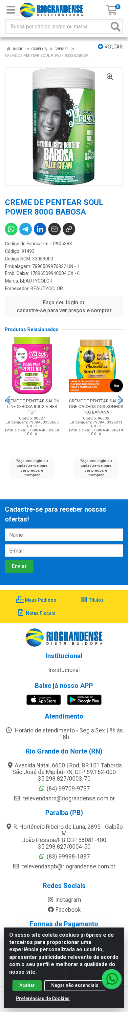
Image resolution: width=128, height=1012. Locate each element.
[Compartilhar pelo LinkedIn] (40, 229)
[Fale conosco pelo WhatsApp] (111, 979)
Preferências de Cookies (43, 998)
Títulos (96, 600)
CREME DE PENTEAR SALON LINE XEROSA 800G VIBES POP (32, 406)
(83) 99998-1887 (68, 856)
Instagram (68, 899)
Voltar (113, 47)
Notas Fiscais (40, 613)
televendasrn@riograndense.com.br (68, 798)
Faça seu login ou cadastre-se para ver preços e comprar (64, 306)
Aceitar (27, 985)
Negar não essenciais (74, 985)
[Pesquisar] (115, 26)
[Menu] (11, 10)
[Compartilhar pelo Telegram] (25, 229)
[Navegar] (8, 400)
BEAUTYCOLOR (36, 281)
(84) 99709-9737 (68, 788)
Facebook (68, 909)
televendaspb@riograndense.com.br (68, 866)
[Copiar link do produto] (69, 229)
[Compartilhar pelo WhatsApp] (11, 229)
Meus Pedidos (40, 600)
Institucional (64, 670)
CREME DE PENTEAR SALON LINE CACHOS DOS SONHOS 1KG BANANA (96, 406)
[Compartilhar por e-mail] (54, 229)
